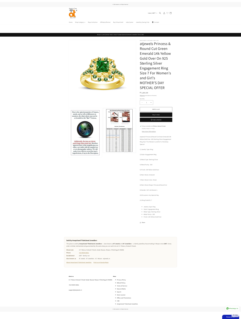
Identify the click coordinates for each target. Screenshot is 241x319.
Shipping (142, 95)
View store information (149, 131)
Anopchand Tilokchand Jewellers (127, 304)
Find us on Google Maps (100, 262)
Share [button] (143, 222)
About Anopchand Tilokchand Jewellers (79, 262)
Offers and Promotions (124, 298)
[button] (160, 13)
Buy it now (156, 115)
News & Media (121, 289)
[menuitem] (71, 22)
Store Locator (121, 295)
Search (119, 292)
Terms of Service (122, 286)
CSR (118, 301)
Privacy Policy (121, 280)
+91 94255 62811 (84, 253)
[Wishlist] (167, 13)
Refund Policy (121, 283)
